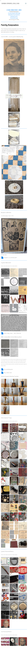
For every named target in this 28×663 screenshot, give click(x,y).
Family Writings (14, 18)
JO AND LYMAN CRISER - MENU (14, 10)
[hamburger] (26, 3)
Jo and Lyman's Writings (14, 13)
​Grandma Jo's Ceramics (14, 14)
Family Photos (14, 16)
